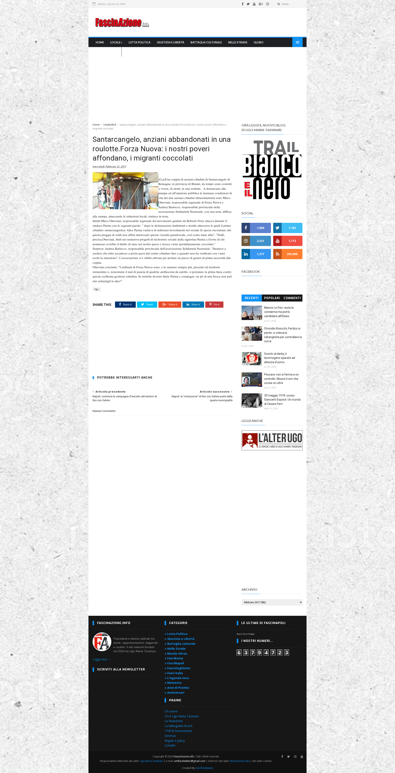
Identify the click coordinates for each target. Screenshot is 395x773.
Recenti (252, 298)
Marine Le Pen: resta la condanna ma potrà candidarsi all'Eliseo (279, 312)
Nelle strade (237, 42)
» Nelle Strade (175, 649)
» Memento (173, 683)
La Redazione (174, 721)
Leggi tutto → (102, 659)
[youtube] (254, 4)
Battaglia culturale (206, 42)
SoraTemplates (204, 768)
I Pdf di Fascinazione (178, 731)
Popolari (272, 298)
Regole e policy (175, 741)
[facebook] (243, 4)
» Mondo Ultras (176, 653)
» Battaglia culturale (180, 644)
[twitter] (248, 4)
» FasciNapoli (174, 663)
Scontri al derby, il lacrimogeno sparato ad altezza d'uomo (279, 358)
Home (100, 42)
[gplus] (261, 4)
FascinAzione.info (184, 756)
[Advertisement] (227, 22)
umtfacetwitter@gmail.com (190, 761)
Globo (258, 42)
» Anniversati (174, 692)
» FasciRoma (174, 658)
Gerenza (170, 736)
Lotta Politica (139, 42)
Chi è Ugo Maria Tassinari (182, 716)
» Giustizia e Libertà (179, 639)
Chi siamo (171, 711)
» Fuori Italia (174, 673)
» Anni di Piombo (177, 688)
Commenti (292, 298)
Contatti (170, 745)
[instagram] (267, 4)
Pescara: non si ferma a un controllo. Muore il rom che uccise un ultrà (281, 379)
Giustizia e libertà (170, 42)
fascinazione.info (240, 761)
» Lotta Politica (176, 634)
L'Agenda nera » (107, 51)
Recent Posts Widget (246, 634)
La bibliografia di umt (179, 726)
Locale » (116, 42)
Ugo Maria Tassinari (151, 761)
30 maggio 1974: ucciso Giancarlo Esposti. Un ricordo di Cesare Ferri (282, 400)
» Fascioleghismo (177, 668)
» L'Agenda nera (177, 678)
